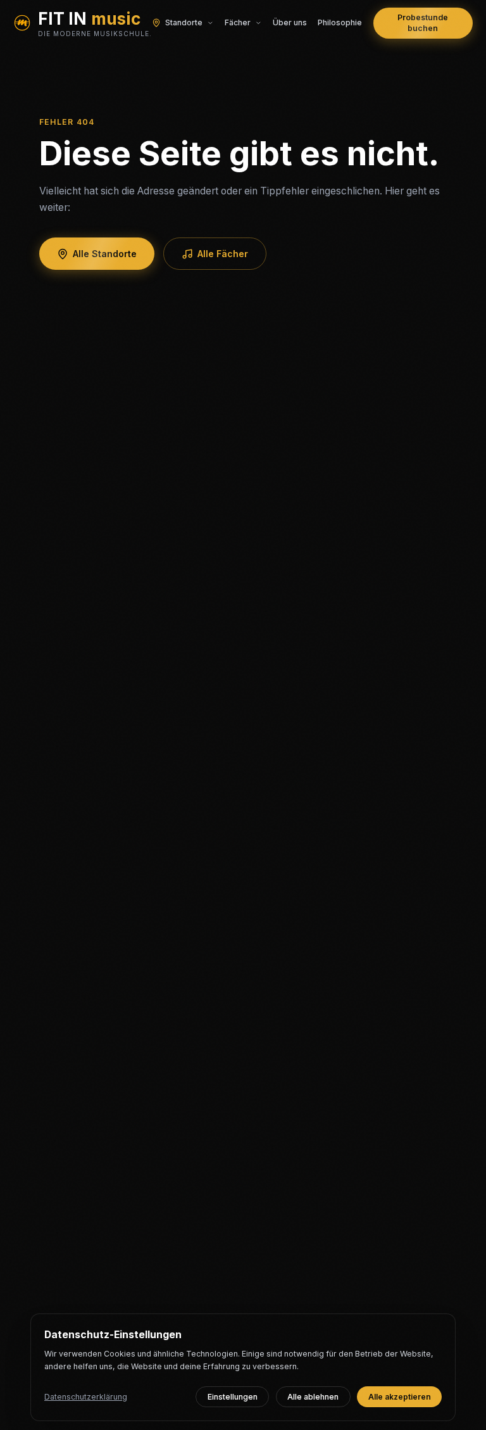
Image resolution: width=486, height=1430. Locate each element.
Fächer (238, 22)
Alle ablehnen (313, 1397)
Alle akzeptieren (399, 1397)
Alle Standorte (105, 253)
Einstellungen (233, 1397)
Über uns (290, 22)
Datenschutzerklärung (85, 1397)
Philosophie (340, 22)
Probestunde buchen (422, 23)
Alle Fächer (222, 253)
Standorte (183, 22)
